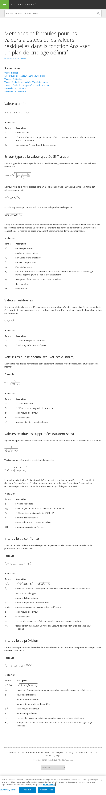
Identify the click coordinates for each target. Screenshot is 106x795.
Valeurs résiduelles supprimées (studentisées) (26, 85)
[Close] (102, 780)
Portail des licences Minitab (38, 752)
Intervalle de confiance (15, 88)
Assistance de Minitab (23, 4)
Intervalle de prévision (15, 91)
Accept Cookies (46, 790)
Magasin (59, 752)
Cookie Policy (49, 784)
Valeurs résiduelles (13, 79)
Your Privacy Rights (8, 790)
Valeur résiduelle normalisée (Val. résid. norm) (26, 82)
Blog (71, 752)
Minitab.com (14, 752)
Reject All (27, 790)
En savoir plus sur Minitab (15, 58)
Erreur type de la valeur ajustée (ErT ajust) (24, 75)
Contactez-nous (86, 752)
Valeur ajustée (11, 72)
